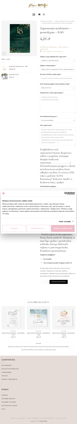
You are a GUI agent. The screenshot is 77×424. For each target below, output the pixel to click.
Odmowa (14, 228)
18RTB (31, 349)
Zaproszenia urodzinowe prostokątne (57, 23)
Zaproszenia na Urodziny (64, 21)
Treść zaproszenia (46, 125)
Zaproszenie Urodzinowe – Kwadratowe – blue (38, 334)
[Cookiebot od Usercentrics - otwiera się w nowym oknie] (66, 193)
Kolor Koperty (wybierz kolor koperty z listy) (55, 84)
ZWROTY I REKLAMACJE (9, 379)
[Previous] (1, 324)
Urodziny (16, 346)
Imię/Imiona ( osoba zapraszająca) (52, 93)
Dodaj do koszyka (58, 282)
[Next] (75, 324)
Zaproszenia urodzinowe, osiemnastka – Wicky (63, 334)
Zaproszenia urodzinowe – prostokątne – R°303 (13, 334)
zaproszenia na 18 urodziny (26, 346)
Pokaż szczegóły (65, 221)
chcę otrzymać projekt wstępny (57, 263)
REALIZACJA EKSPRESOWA (10, 369)
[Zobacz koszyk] (39, 14)
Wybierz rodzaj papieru (48, 65)
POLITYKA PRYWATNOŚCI (47, 418)
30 (34, 349)
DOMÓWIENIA (6, 372)
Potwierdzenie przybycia (48, 186)
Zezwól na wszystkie (62, 228)
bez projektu (47, 259)
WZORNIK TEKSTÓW (8, 399)
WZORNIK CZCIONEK (9, 402)
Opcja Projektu (39, 349)
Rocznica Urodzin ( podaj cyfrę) (50, 74)
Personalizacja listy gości (48, 116)
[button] (34, 14)
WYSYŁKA (5, 376)
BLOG (3, 409)
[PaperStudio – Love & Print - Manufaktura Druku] (38, 5)
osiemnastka (47, 349)
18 (28, 349)
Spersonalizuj (37, 228)
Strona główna (46, 21)
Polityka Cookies (61, 418)
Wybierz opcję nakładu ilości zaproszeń (53, 57)
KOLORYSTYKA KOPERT (9, 405)
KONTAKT (5, 395)
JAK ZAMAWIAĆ (7, 365)
